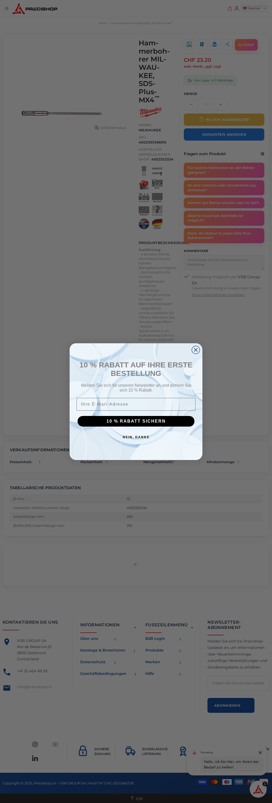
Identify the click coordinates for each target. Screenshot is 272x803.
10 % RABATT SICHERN (136, 421)
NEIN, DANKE (136, 437)
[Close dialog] (196, 350)
